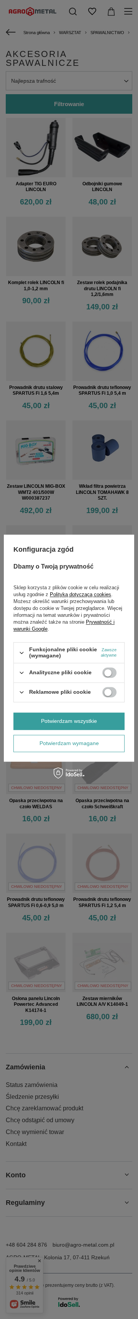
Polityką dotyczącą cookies (80, 595)
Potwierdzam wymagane (69, 743)
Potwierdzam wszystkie (69, 721)
